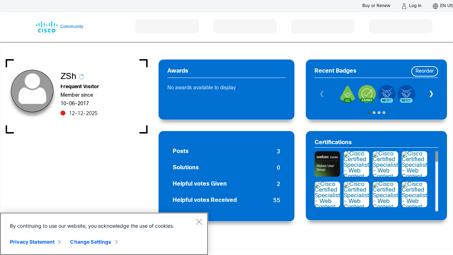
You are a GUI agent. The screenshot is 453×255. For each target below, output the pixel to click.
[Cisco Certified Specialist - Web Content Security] (356, 164)
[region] (104, 233)
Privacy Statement (32, 242)
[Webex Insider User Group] (327, 164)
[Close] (198, 221)
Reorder (424, 71)
